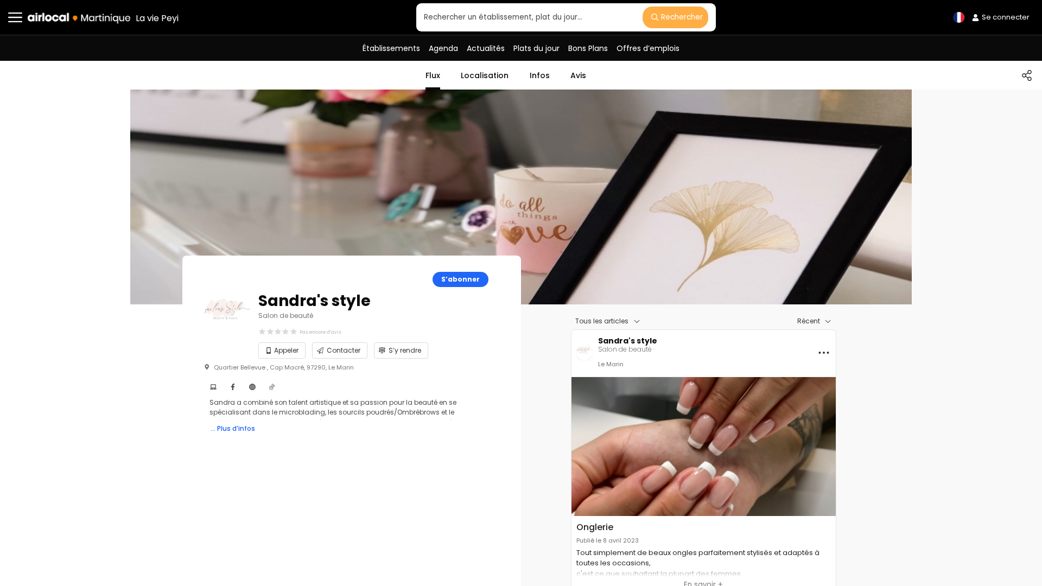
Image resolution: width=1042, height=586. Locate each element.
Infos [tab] (540, 75)
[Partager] (1027, 75)
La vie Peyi (157, 18)
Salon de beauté (285, 315)
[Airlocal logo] (79, 17)
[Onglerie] (703, 446)
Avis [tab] (578, 75)
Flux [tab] (432, 75)
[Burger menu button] (15, 17)
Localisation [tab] (485, 75)
